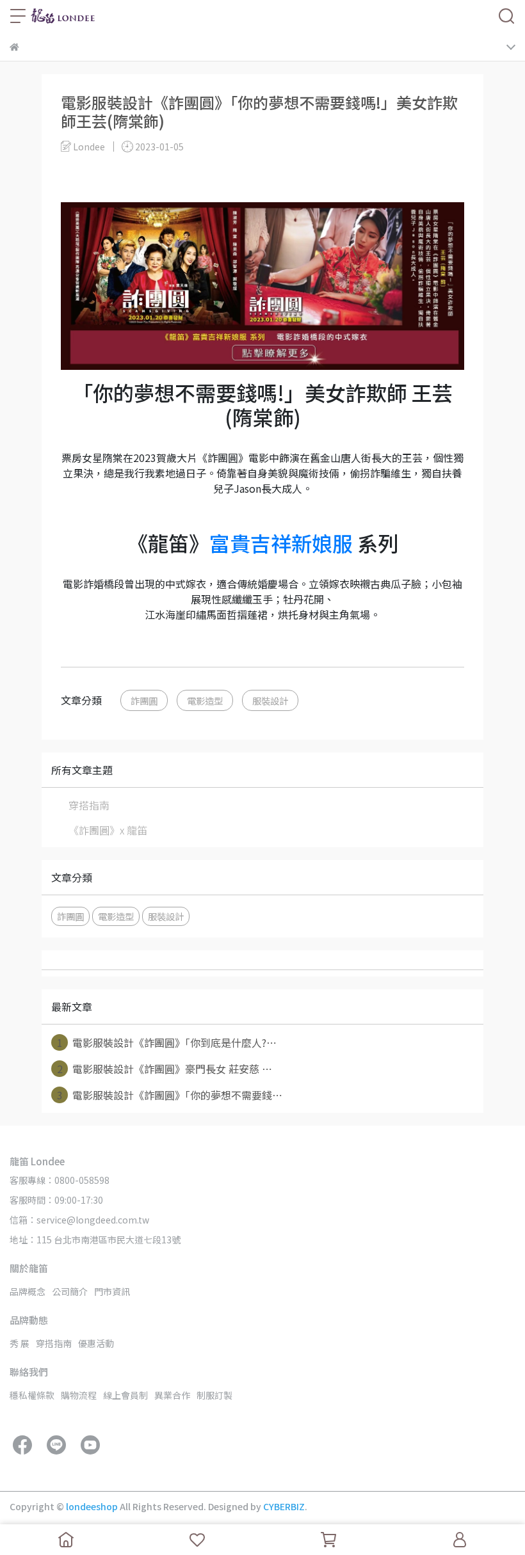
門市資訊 (112, 1291)
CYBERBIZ (284, 1506)
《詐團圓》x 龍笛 (108, 830)
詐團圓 (144, 700)
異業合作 (172, 1395)
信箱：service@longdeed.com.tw (79, 1219)
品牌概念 (27, 1291)
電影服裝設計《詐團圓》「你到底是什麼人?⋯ (167, 1042)
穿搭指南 (89, 805)
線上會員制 (125, 1395)
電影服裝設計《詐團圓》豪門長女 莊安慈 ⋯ (165, 1068)
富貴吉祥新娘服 (281, 542)
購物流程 (79, 1395)
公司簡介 (70, 1291)
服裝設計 (270, 700)
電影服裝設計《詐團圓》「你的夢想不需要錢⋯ (170, 1095)
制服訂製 (214, 1395)
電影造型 (205, 700)
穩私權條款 (32, 1395)
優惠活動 (96, 1343)
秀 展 (19, 1343)
